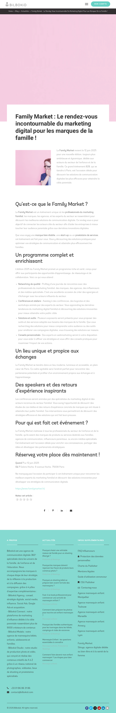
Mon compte (100, 4)
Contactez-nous (89, 588)
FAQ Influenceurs (86, 551)
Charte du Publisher (87, 566)
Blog (17, 11)
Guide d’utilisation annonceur (92, 577)
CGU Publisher (87, 582)
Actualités (25, 11)
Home (10, 11)
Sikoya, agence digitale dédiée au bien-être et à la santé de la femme (93, 651)
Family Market (85, 643)
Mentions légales (86, 571)
